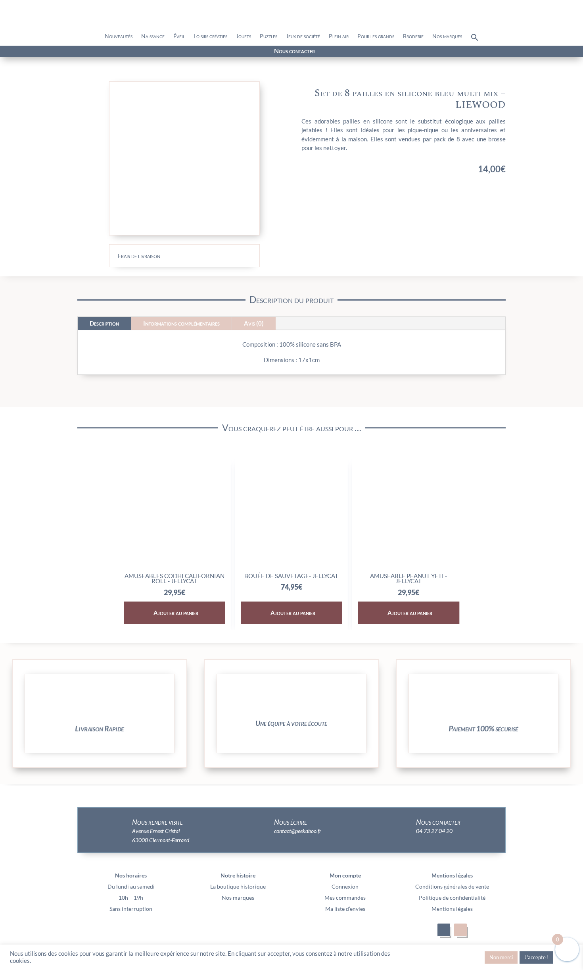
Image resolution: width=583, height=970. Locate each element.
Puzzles (268, 36)
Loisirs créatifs (210, 36)
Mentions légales (452, 908)
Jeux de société (303, 36)
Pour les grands (375, 36)
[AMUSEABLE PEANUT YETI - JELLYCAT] (337, 565)
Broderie (413, 36)
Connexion (345, 886)
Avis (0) (254, 323)
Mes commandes (345, 897)
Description (104, 323)
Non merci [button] (501, 957)
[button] (475, 39)
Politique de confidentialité (452, 897)
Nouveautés (118, 36)
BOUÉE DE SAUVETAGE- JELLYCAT (221, 575)
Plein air (339, 36)
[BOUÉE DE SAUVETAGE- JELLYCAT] (220, 565)
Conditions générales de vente (452, 886)
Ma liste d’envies (345, 908)
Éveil (179, 36)
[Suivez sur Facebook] (90, 51)
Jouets (243, 36)
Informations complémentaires (181, 323)
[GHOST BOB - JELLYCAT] (454, 565)
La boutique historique (238, 886)
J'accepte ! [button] (536, 957)
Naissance (153, 36)
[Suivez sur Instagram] (104, 51)
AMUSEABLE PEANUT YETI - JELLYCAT (337, 578)
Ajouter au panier (221, 612)
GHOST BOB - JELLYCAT (455, 575)
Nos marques (447, 36)
